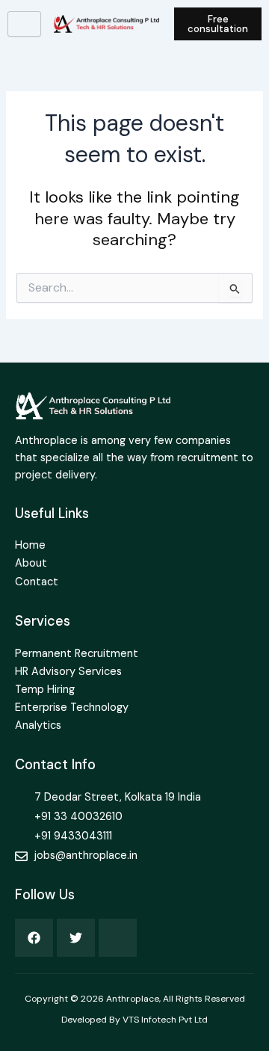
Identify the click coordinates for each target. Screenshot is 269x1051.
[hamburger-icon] (24, 24)
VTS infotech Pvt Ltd (165, 1020)
